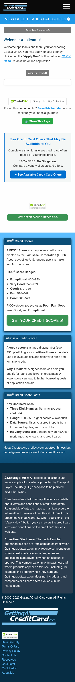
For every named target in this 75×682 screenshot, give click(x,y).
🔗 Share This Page (37, 121)
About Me (8, 672)
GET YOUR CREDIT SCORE (36, 320)
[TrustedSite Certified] (37, 101)
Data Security (10, 642)
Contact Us (9, 655)
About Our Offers (36, 72)
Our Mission (9, 668)
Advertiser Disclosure (37, 30)
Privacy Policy (11, 651)
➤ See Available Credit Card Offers (38, 174)
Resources (9, 659)
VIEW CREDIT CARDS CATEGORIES (36, 18)
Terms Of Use (10, 646)
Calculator (8, 664)
